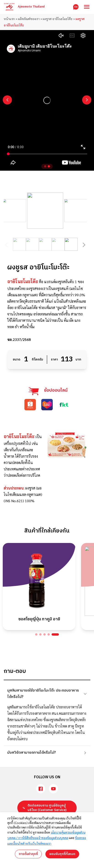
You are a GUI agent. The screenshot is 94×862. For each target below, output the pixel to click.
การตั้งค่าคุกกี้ (28, 854)
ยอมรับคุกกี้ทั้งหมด (62, 854)
